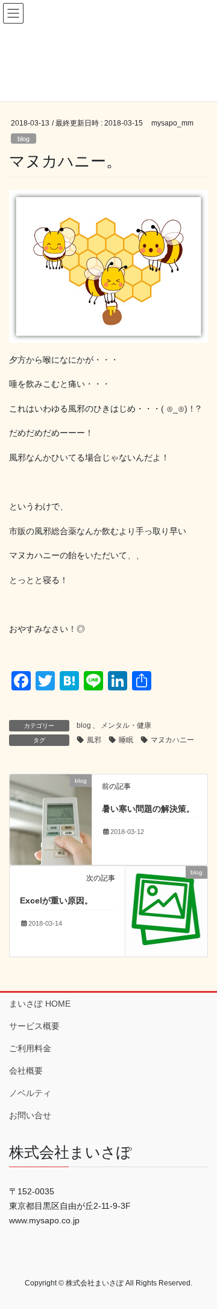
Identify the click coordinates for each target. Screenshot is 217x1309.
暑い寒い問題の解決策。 (148, 809)
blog (23, 138)
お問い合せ (30, 1115)
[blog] (51, 819)
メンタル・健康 (126, 725)
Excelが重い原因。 (56, 900)
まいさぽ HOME (40, 1003)
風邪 (94, 740)
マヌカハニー (172, 740)
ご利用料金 (30, 1048)
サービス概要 (34, 1026)
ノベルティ (30, 1093)
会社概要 (26, 1070)
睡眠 (126, 740)
